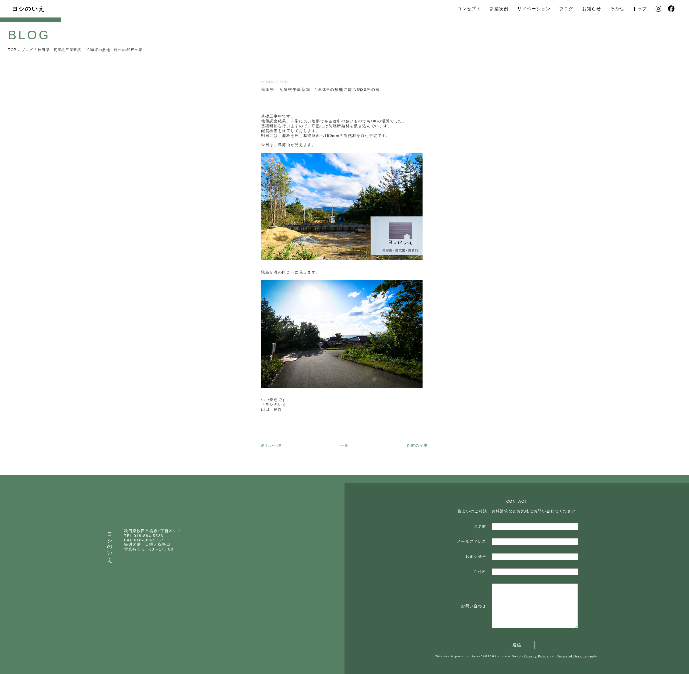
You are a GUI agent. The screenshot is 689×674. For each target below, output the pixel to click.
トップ (640, 8)
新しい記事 (271, 445)
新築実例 (499, 8)
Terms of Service (572, 656)
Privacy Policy (536, 656)
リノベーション (534, 8)
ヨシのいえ (28, 8)
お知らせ (591, 8)
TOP (12, 50)
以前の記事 (417, 445)
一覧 (344, 445)
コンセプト (469, 8)
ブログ (566, 8)
